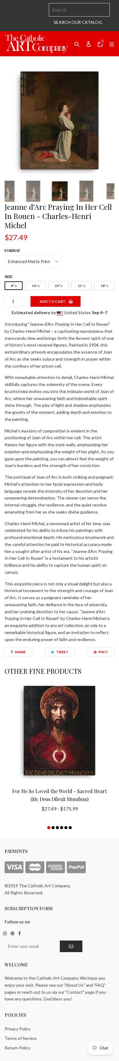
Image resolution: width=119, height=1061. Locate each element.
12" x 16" (81, 287)
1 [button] (48, 827)
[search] (79, 10)
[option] (59, 120)
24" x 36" (58, 287)
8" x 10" (13, 287)
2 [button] (53, 827)
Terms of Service (21, 1038)
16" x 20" (35, 287)
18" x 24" (104, 287)
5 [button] (65, 827)
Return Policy (17, 1047)
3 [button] (57, 827)
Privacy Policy (18, 1028)
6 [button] (70, 827)
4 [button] (61, 827)
